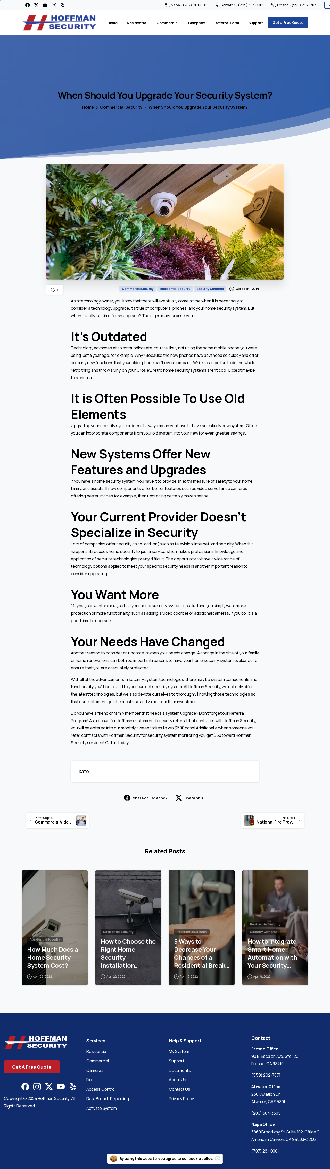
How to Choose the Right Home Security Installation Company (128, 953)
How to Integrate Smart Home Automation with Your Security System (272, 953)
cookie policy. (200, 1158)
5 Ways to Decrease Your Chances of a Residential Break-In (200, 953)
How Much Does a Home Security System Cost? (52, 957)
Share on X (193, 797)
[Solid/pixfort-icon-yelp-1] (73, 1086)
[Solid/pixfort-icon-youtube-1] (61, 1086)
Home (88, 107)
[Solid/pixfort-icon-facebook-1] (25, 1086)
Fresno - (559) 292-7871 (297, 5)
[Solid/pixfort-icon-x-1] (49, 1086)
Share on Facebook (150, 797)
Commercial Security (121, 107)
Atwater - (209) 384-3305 (243, 5)
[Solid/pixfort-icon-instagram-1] (37, 1086)
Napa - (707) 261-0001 (190, 5)
